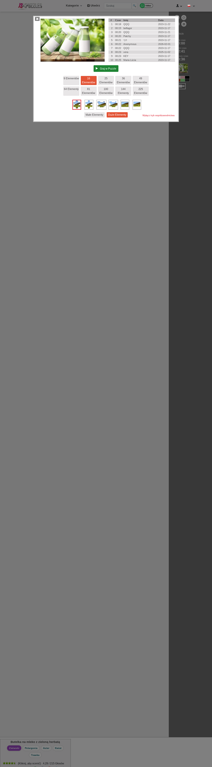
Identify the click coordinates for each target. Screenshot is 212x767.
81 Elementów (88, 91)
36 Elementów (123, 80)
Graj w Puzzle (107, 68)
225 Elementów (140, 91)
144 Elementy (123, 91)
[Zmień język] (191, 6)
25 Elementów (106, 80)
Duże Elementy (117, 114)
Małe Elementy (94, 114)
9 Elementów (71, 78)
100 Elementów (106, 91)
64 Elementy (71, 89)
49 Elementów (140, 80)
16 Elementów (88, 80)
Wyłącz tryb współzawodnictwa (158, 115)
